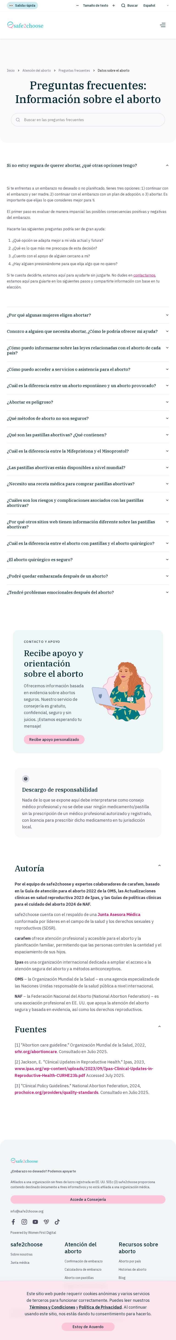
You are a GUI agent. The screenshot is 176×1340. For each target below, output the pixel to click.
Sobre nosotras (22, 1254)
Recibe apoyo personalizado (54, 739)
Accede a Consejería (88, 1199)
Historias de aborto (132, 1269)
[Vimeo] (46, 1222)
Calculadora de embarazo (83, 1269)
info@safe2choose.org (27, 1211)
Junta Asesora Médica (119, 914)
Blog (122, 1278)
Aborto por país (130, 1261)
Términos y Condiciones (52, 1307)
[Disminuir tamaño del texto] (77, 5)
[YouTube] (35, 1222)
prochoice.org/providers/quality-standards (56, 1092)
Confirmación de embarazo (84, 1261)
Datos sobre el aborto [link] (113, 70)
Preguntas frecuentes (74, 70)
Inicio (11, 70)
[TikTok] (57, 1222)
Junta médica (20, 1263)
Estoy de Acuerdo (88, 1326)
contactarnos (144, 275)
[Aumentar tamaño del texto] (113, 5)
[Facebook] (13, 1222)
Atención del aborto (36, 70)
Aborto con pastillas (79, 1278)
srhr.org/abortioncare (36, 1051)
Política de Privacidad (100, 1307)
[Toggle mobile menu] (162, 25)
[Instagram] (24, 1222)
